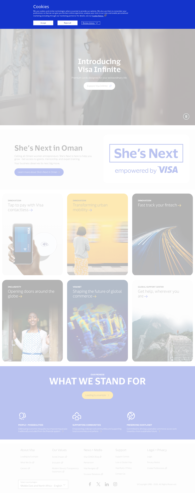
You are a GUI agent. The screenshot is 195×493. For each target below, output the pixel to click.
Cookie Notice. (98, 16)
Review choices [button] (89, 23)
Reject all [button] (67, 23)
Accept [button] (43, 23)
